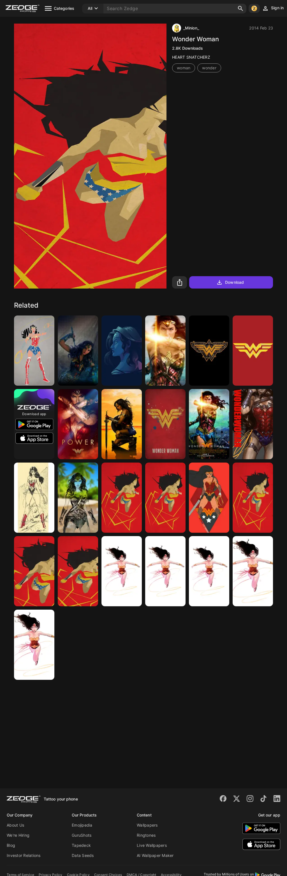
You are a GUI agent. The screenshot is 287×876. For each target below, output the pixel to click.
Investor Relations (24, 855)
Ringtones (146, 835)
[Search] (240, 8)
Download (234, 282)
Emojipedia (82, 825)
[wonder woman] (34, 350)
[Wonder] (209, 498)
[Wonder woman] (165, 350)
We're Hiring (18, 835)
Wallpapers (147, 825)
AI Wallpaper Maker (155, 855)
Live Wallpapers (152, 845)
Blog (11, 845)
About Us (15, 825)
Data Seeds (83, 855)
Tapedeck (81, 845)
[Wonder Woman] (121, 350)
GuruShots (81, 835)
